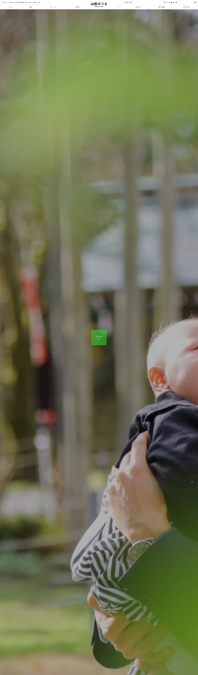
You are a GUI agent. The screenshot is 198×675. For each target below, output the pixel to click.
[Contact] (174, 2)
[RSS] (176, 2)
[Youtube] (171, 2)
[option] (45, 2)
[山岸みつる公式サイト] (99, 5)
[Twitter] (167, 2)
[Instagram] (165, 2)
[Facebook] (169, 2)
